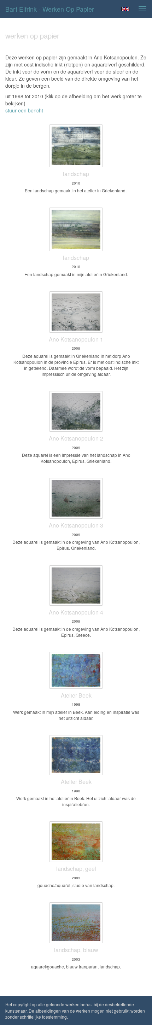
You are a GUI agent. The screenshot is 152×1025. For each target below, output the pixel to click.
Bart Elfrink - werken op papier (49, 8)
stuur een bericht (24, 110)
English (125, 9)
